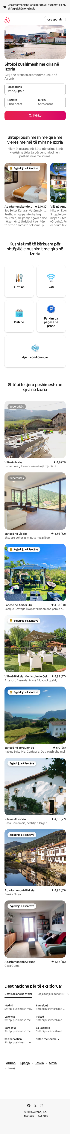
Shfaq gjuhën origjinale (21, 8)
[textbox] (19, 104)
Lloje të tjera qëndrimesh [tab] (53, 994)
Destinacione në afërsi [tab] (18, 994)
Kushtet (43, 1115)
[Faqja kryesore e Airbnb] (7, 19)
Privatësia (28, 1115)
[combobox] (35, 91)
